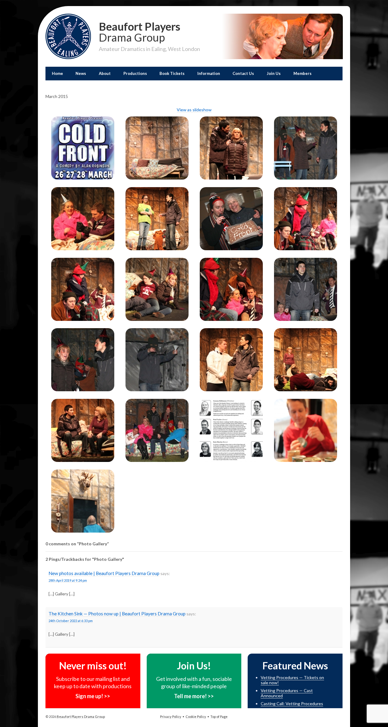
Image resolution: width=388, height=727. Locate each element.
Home (57, 73)
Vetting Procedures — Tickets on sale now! (292, 680)
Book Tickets (172, 73)
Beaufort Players (139, 31)
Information (208, 73)
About (105, 73)
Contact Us (243, 73)
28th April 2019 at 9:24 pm (67, 580)
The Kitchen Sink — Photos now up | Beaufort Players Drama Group (117, 613)
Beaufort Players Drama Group (80, 717)
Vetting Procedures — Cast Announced (287, 693)
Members (302, 73)
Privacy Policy (170, 717)
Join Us (274, 73)
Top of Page (219, 717)
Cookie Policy (196, 717)
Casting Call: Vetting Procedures (292, 703)
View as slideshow (194, 109)
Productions (135, 73)
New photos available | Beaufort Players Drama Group (103, 573)
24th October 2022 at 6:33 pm (70, 621)
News (80, 73)
